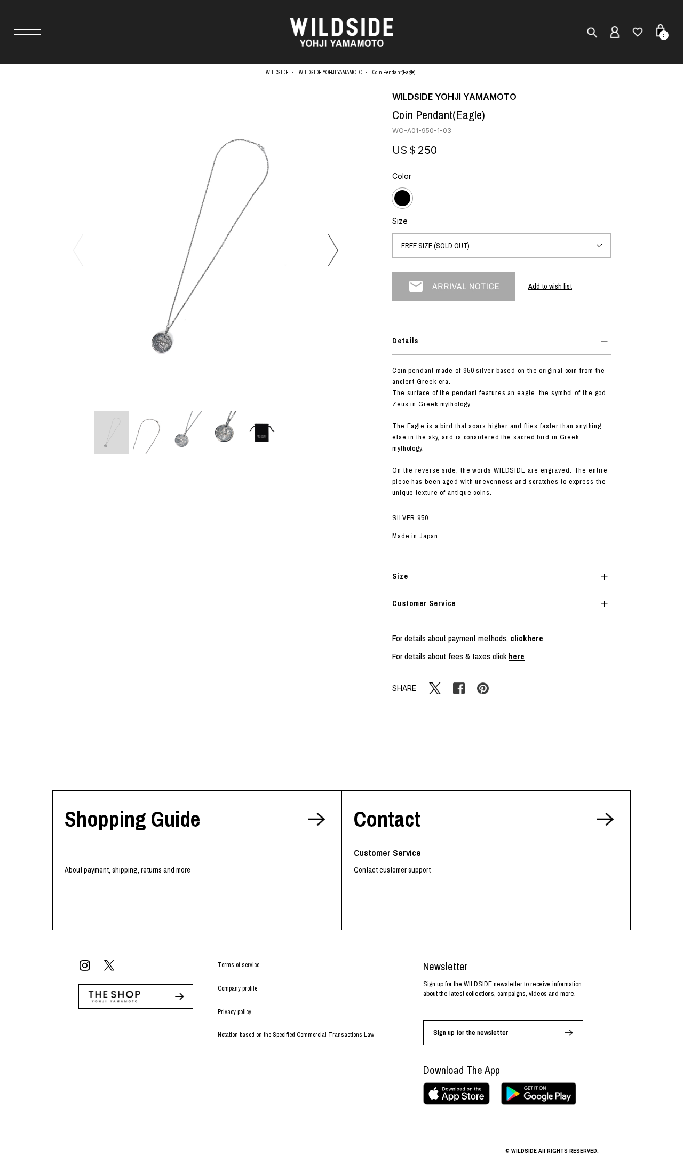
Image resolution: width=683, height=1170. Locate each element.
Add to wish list (550, 286)
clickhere (526, 638)
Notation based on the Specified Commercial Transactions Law (296, 1035)
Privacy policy (234, 1012)
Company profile (237, 988)
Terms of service (238, 965)
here (517, 656)
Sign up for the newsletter (470, 1032)
